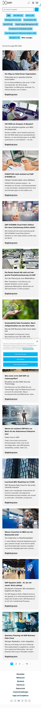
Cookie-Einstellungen (20, 692)
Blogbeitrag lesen (11, 94)
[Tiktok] (29, 700)
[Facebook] (22, 700)
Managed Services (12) (13, 20)
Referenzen (20, 677)
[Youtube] (18, 700)
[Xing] (15, 700)
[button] (28, 2)
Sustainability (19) (30, 20)
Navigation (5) (14, 37)
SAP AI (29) (30, 15)
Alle (8, 15)
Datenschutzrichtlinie (28, 348)
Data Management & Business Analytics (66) (20, 33)
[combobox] (18, 9)
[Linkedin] (11, 700)
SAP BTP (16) (8, 24)
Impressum (21, 685)
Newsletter (20, 674)
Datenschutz (20, 688)
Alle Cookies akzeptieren (20, 364)
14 (27, 664)
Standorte (20, 681)
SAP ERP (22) (18, 15)
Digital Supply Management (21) (26, 24)
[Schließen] (37, 341)
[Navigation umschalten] (37, 3)
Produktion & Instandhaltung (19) (20, 29)
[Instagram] (25, 700)
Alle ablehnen (20, 359)
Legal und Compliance (20, 695)
